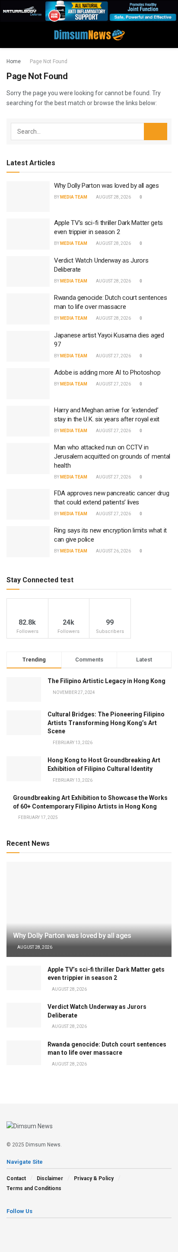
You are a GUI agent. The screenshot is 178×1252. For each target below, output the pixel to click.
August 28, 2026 (113, 197)
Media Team (73, 197)
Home (13, 61)
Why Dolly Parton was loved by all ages (106, 185)
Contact (16, 1178)
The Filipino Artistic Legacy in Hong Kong (106, 680)
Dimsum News (42, 1145)
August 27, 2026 (113, 355)
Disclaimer (50, 1178)
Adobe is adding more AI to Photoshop (107, 372)
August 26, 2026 (113, 551)
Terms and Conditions (33, 1188)
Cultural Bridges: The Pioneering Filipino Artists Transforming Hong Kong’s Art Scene (106, 723)
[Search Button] (155, 131)
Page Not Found (48, 61)
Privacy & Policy (94, 1178)
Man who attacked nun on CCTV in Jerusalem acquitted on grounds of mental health (112, 456)
